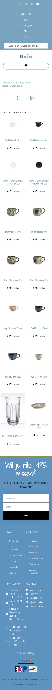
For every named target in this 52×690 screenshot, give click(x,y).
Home (4, 82)
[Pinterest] (32, 4)
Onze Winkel (33, 547)
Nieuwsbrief (33, 552)
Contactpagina (13, 567)
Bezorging (12, 561)
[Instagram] (20, 4)
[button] (26, 65)
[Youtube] (37, 4)
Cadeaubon (26, 13)
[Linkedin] (26, 4)
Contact (26, 19)
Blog (26, 31)
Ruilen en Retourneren (13, 548)
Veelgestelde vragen (36, 558)
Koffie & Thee (16, 82)
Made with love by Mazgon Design (26, 684)
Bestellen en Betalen (16, 555)
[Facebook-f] (14, 4)
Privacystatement (35, 564)
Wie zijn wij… (34, 541)
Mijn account (26, 25)
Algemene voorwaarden (33, 571)
